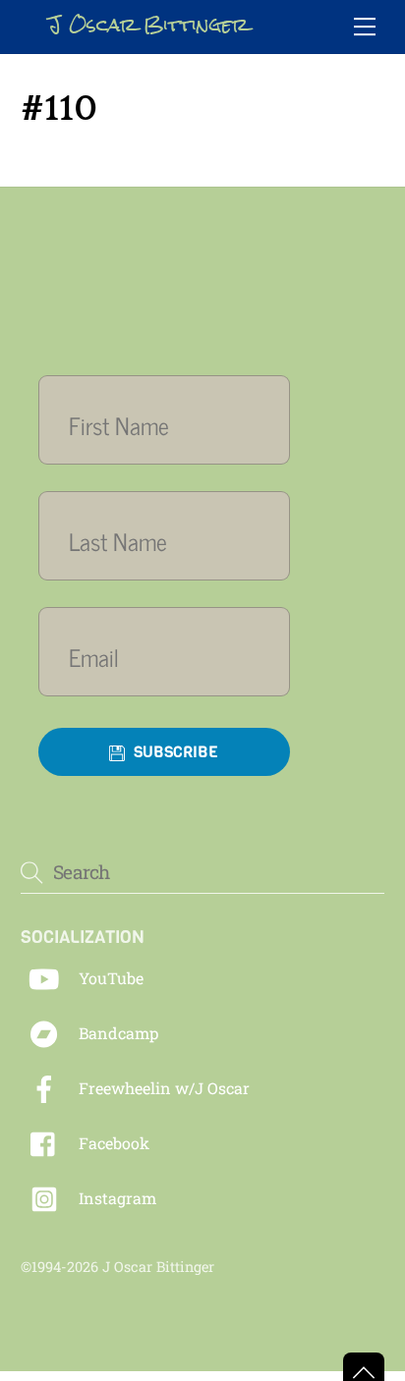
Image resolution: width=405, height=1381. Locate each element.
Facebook (112, 1142)
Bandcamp (116, 1032)
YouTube (109, 977)
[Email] (164, 656)
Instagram (115, 1198)
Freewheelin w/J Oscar (162, 1087)
